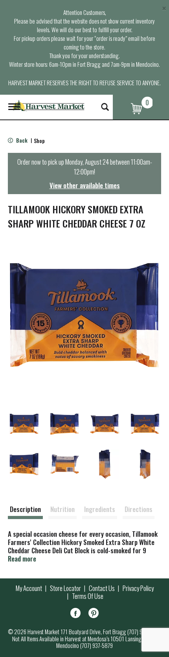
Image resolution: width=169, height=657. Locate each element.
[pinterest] (93, 614)
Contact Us (102, 588)
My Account (29, 588)
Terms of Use (87, 596)
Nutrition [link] (62, 509)
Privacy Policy (138, 588)
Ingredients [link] (99, 509)
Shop (39, 140)
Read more (22, 558)
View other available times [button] (85, 185)
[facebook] (75, 614)
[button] (24, 423)
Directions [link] (138, 509)
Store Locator (65, 588)
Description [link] (25, 509)
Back (21, 140)
